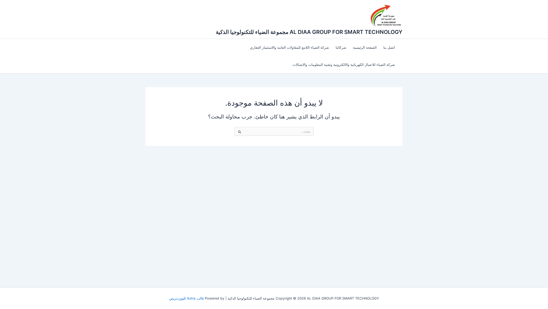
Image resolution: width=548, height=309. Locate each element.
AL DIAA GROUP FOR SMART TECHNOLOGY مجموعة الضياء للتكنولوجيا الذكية (309, 32)
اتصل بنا (389, 47)
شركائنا (341, 47)
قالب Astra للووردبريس (186, 298)
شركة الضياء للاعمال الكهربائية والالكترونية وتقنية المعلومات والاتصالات (344, 64)
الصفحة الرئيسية (365, 47)
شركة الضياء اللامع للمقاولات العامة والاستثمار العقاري (289, 47)
